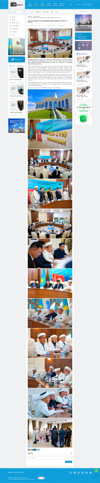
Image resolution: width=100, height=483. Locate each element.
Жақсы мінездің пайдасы (16, 112)
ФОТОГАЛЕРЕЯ (43, 87)
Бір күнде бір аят (83, 53)
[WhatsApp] (37, 450)
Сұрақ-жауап (46, 11)
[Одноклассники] (31, 450)
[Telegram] (39, 450)
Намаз (13, 16)
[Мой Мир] (33, 450)
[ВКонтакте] (29, 450)
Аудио (56, 11)
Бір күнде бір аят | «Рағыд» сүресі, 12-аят (82, 96)
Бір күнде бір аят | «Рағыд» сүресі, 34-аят (82, 81)
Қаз (80, 11)
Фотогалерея (15, 25)
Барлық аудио (20, 65)
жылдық (84, 37)
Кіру (71, 453)
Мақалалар (38, 11)
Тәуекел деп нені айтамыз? (16, 95)
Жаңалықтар (31, 11)
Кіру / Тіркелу (87, 4)
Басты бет (30, 16)
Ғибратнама (15, 28)
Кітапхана (14, 31)
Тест (13, 34)
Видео (51, 11)
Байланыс (10, 472)
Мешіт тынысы (15, 22)
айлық (79, 37)
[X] (35, 450)
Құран (13, 19)
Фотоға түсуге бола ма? (16, 79)
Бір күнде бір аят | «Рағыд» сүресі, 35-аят (82, 65)
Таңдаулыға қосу (50, 25)
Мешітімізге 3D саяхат (19, 472)
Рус (83, 11)
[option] (83, 23)
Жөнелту (68, 461)
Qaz (86, 11)
